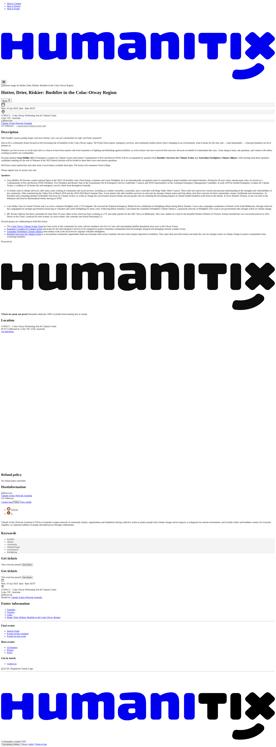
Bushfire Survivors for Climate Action (24, 234)
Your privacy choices (11, 744)
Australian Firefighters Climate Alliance (25, 231)
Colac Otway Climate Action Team (27, 226)
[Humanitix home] (138, 739)
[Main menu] (3, 82)
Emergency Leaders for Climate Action (24, 229)
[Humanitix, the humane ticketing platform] (138, 78)
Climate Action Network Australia (16, 123)
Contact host (31, 126)
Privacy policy (27, 744)
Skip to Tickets (13, 6)
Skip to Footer (13, 8)
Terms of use (41, 744)
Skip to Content (14, 3)
